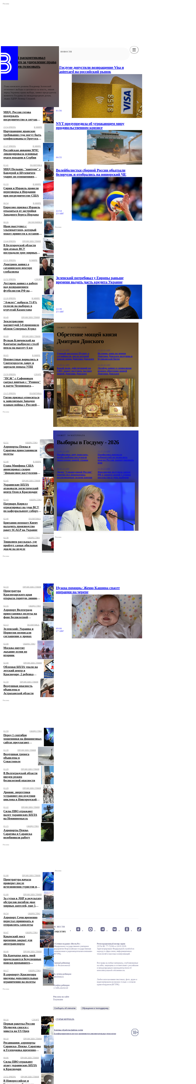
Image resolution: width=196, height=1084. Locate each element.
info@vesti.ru (58, 976)
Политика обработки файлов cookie (68, 1030)
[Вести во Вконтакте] (115, 929)
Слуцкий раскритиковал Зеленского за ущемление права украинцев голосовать (30, 61)
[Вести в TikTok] (139, 929)
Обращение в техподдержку (95, 1008)
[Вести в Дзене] (78, 929)
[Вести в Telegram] (103, 929)
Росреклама (58, 999)
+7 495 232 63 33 (60, 988)
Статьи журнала (65, 1019)
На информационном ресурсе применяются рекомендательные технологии (84, 1033)
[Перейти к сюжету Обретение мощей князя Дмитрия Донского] (96, 403)
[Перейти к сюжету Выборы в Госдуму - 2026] (96, 506)
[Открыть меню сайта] (134, 49)
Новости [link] (66, 51)
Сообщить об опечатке (65, 1008)
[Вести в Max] (90, 929)
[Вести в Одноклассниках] (127, 929)
